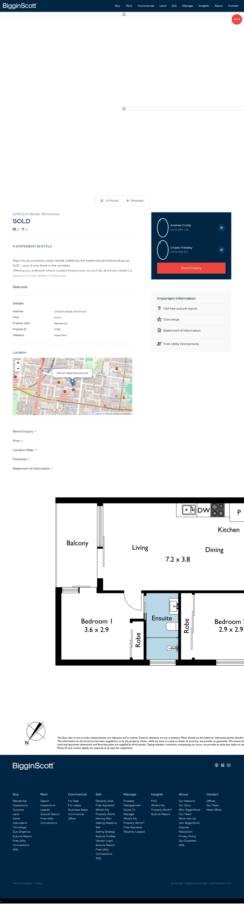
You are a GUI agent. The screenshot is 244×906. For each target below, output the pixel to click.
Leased (45, 809)
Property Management (132, 803)
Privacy (38, 883)
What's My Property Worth (105, 812)
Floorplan (137, 201)
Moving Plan (104, 818)
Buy (117, 5)
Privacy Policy (187, 836)
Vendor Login (104, 840)
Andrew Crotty (180, 225)
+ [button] (18, 362)
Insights (204, 5)
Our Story (185, 805)
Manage (187, 5)
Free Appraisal (105, 805)
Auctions (18, 809)
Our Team (185, 814)
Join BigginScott (189, 823)
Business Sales (78, 809)
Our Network (187, 801)
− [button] (18, 368)
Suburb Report (22, 836)
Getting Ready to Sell (106, 825)
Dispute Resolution (186, 829)
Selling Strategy (105, 831)
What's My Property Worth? (134, 821)
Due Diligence (21, 831)
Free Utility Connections (181, 344)
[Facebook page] (217, 765)
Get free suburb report (180, 308)
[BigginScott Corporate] (20, 5)
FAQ (154, 801)
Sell (174, 5)
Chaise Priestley (181, 247)
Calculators (20, 823)
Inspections (20, 805)
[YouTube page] (228, 765)
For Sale (73, 801)
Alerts (16, 818)
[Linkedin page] (223, 765)
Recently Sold (104, 801)
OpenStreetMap (112, 413)
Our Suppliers (187, 840)
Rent (129, 5)
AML (16, 849)
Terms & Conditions (23, 883)
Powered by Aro (223, 883)
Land (163, 5)
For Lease (74, 805)
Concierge (171, 319)
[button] (18, 440)
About (218, 5)
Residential (20, 801)
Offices (210, 801)
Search (44, 801)
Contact (233, 5)
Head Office (213, 809)
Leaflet (98, 413)
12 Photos (111, 201)
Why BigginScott (189, 809)
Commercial (146, 5)
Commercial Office (76, 816)
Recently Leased (134, 831)
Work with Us (187, 818)
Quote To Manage (129, 812)
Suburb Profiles (106, 836)
